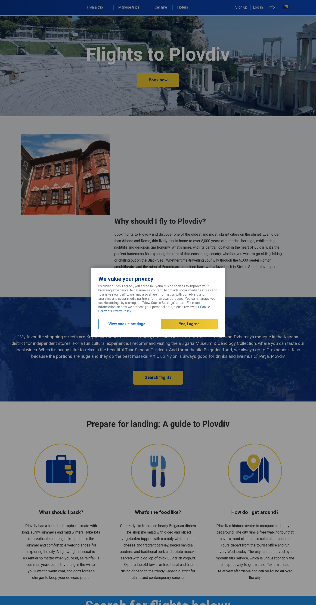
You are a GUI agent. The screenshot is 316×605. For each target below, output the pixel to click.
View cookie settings (126, 324)
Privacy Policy (121, 311)
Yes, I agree (189, 324)
